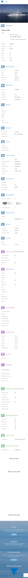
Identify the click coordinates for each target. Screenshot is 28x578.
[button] (6, 2)
